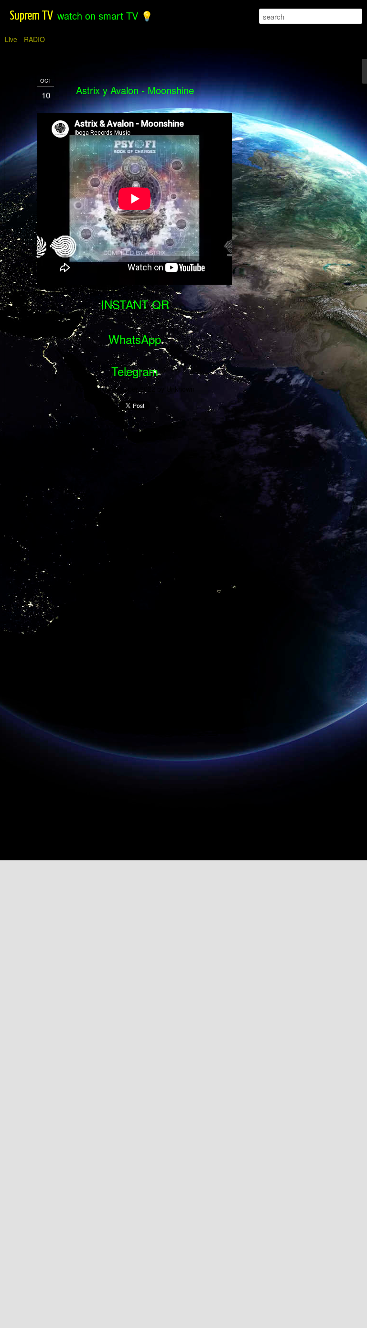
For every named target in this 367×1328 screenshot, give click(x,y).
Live (11, 39)
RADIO (34, 39)
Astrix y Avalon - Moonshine (135, 90)
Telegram (134, 371)
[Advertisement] (285, 225)
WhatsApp (134, 339)
